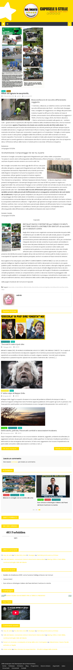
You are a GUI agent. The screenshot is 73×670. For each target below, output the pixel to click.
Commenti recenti (10, 625)
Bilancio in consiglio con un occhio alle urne (18, 498)
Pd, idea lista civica (20, 555)
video (63, 666)
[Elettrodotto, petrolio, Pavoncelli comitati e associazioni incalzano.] (36, 416)
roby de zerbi (7, 555)
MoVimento (5, 390)
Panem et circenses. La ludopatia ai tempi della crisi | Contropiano (25, 642)
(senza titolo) (7, 579)
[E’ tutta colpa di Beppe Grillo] (36, 375)
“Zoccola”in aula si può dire (12, 344)
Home (4, 666)
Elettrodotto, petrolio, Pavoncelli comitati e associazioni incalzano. (29, 430)
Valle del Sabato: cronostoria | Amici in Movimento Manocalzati (24, 559)
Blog (27, 666)
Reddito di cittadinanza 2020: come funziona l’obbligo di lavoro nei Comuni (28, 575)
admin (19, 96)
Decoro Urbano (45, 666)
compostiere (19, 287)
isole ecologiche (44, 287)
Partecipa (12, 666)
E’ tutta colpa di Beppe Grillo (13, 393)
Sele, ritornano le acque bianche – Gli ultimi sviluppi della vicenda (35, 649)
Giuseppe (32, 555)
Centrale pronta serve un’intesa (47, 555)
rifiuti (2, 290)
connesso (14, 462)
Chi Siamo (20, 666)
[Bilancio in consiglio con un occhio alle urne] (19, 484)
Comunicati (15, 668)
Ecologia (4, 428)
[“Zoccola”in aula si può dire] (36, 327)
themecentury (31, 664)
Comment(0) (28, 96)
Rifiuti (8, 91)
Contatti (23, 668)
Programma (34, 666)
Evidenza (6, 495)
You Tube (7, 602)
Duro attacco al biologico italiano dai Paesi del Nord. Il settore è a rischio (27, 583)
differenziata (27, 287)
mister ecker (7, 649)
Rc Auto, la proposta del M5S (11, 449)
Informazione (5, 342)
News (3, 91)
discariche (35, 287)
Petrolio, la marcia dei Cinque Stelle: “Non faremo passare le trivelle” (63, 449)
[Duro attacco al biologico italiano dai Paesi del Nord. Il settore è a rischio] (53, 486)
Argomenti (56, 666)
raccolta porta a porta (57, 287)
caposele (11, 287)
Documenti (6, 668)
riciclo (66, 287)
